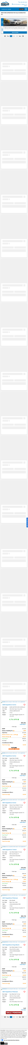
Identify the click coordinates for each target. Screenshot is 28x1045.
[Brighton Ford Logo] (5, 5)
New (2, 22)
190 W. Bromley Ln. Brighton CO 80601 (20, 5)
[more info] (14, 702)
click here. (24, 1035)
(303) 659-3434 (23, 2)
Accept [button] (2, 1042)
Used (2, 29)
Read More (15, 32)
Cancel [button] (6, 1043)
